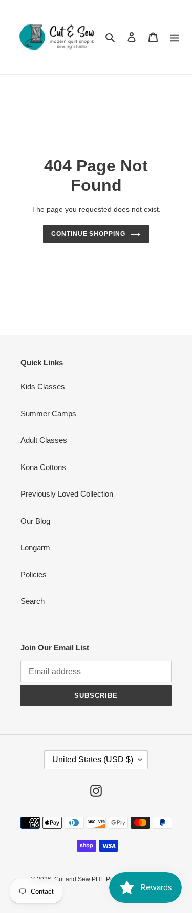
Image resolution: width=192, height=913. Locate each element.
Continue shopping (88, 233)
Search (32, 601)
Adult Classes (43, 440)
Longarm (35, 547)
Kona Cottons (43, 467)
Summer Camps (48, 413)
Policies (33, 574)
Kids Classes (42, 386)
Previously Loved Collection (66, 493)
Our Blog (35, 520)
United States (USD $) (92, 759)
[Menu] (174, 37)
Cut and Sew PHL (79, 879)
